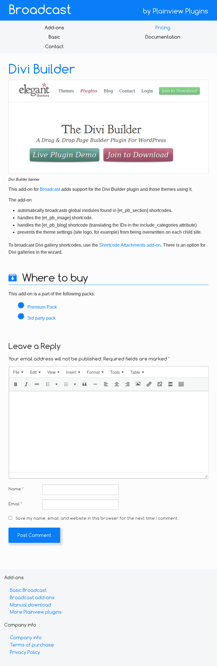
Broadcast (40, 9)
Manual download (30, 605)
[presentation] (18, 372)
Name (15, 489)
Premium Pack (42, 307)
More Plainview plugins (36, 612)
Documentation (162, 37)
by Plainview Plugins (175, 10)
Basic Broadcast (28, 590)
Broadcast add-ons (32, 597)
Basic (54, 37)
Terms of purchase (32, 645)
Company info (26, 637)
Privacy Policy (25, 652)
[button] (15, 384)
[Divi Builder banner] (108, 126)
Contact (54, 46)
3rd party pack (41, 318)
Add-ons (54, 27)
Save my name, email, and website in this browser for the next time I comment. (97, 518)
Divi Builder (41, 69)
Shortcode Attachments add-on (130, 245)
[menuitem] (18, 372)
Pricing (162, 27)
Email (15, 503)
